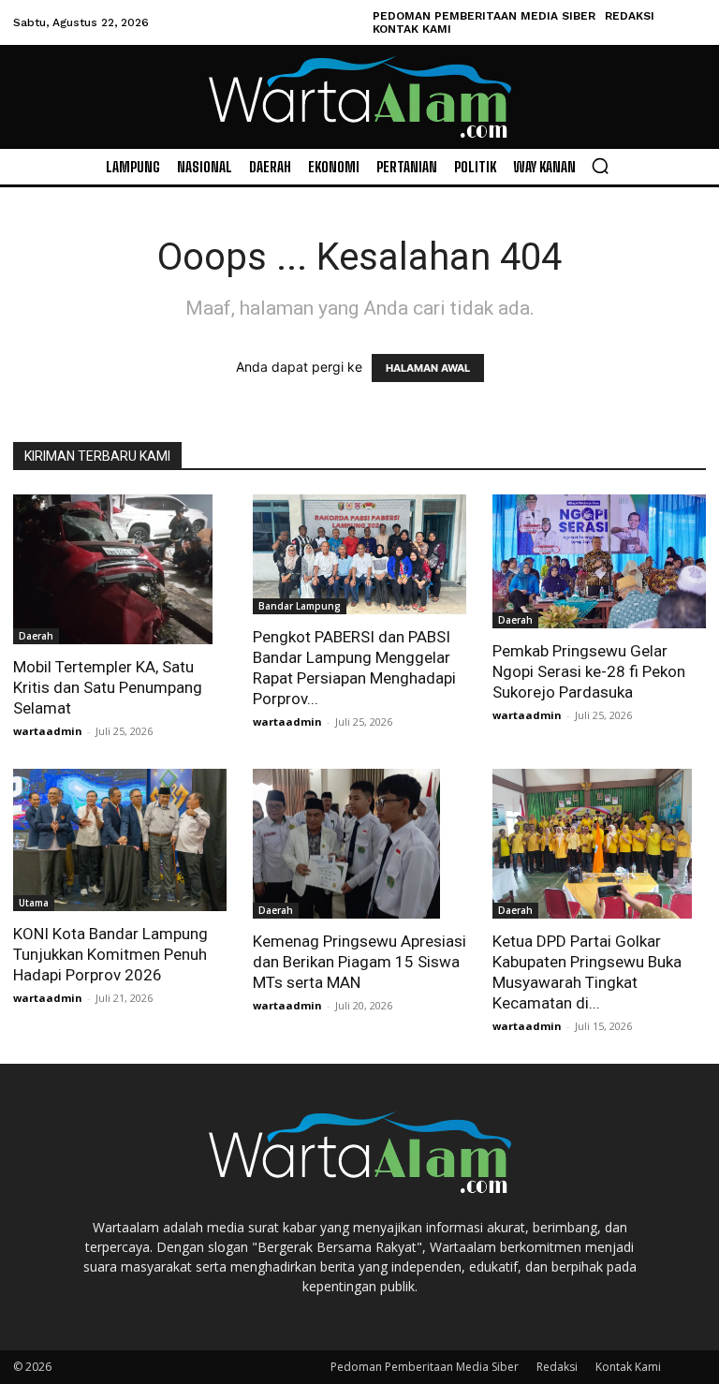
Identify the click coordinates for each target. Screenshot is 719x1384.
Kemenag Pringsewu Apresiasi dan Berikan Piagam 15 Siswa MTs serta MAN (359, 962)
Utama (34, 902)
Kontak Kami (628, 1367)
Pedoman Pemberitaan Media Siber (424, 1367)
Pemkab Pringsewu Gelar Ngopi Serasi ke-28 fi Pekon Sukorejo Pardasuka (588, 671)
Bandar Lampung (299, 605)
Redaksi (557, 1367)
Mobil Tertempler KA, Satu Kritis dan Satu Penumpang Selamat (107, 687)
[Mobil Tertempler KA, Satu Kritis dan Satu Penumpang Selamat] (120, 569)
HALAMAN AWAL (428, 368)
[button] (600, 165)
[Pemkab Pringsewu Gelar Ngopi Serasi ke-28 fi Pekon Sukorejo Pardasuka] (599, 561)
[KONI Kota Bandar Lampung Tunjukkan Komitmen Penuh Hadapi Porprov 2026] (120, 840)
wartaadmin (47, 731)
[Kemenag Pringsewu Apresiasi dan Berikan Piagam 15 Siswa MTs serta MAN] (359, 844)
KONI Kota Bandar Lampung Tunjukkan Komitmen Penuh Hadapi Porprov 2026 (110, 954)
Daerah (36, 635)
